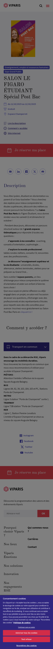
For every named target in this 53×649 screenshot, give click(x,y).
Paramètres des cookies (26, 645)
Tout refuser (26, 639)
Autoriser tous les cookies (26, 633)
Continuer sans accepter (26, 627)
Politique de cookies (22, 622)
